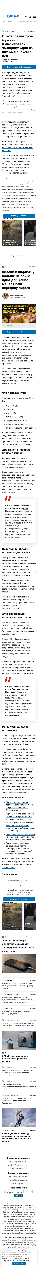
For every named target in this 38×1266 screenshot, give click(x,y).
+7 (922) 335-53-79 (18, 1176)
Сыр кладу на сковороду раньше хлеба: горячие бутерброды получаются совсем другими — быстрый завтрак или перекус (19, 848)
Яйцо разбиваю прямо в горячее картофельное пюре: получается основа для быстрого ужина (19, 806)
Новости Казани (10, 31)
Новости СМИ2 (8, 219)
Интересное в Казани (11, 994)
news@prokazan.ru (18, 1180)
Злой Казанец (8, 867)
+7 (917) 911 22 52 (18, 1161)
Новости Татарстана (11, 1020)
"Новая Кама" (8, 96)
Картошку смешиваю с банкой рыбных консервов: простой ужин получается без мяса (20, 816)
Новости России (10, 1130)
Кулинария (8, 267)
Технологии (8, 937)
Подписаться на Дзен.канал (19, 67)
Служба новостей (10, 60)
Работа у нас (18, 1183)
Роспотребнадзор (10, 608)
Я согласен (18, 1263)
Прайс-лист (18, 1168)
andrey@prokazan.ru (17, 1165)
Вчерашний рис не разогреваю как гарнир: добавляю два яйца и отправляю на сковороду (21, 837)
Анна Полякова (16, 295)
